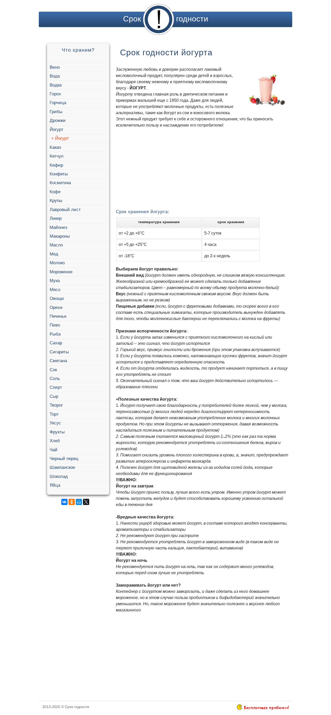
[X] (86, 502)
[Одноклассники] (72, 502)
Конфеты (59, 174)
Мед (54, 254)
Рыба (55, 334)
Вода (55, 76)
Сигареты (59, 351)
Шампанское (62, 467)
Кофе (55, 191)
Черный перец (64, 458)
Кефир (56, 165)
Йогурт (56, 129)
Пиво (55, 325)
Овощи (57, 298)
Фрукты (57, 432)
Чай (53, 449)
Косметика (60, 182)
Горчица (58, 102)
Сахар (56, 342)
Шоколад (59, 476)
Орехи (56, 307)
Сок (53, 369)
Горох (55, 93)
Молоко (57, 262)
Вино (55, 67)
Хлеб (55, 440)
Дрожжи (58, 120)
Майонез (58, 227)
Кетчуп (56, 156)
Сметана (58, 360)
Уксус (55, 423)
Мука (55, 280)
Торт (54, 414)
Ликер (56, 218)
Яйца (55, 485)
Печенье (58, 316)
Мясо (55, 289)
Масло (56, 245)
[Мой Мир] (79, 502)
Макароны (60, 236)
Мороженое (61, 271)
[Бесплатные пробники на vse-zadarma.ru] (263, 709)
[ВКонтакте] (64, 502)
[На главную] (158, 18)
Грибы (56, 111)
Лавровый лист (65, 209)
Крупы (56, 200)
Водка (56, 85)
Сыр (54, 396)
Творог (56, 405)
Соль (55, 378)
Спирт (56, 387)
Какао (55, 147)
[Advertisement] (77, 586)
